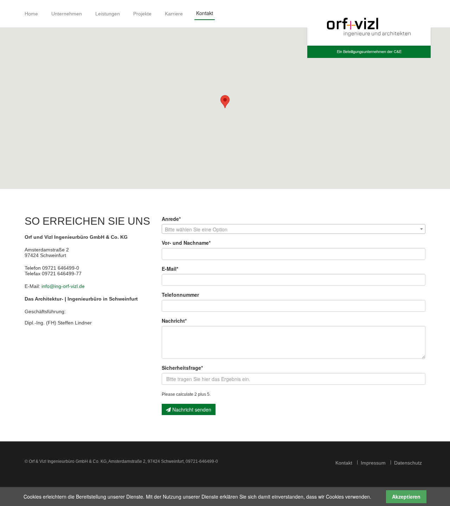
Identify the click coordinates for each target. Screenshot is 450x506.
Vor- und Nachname (186, 242)
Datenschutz (408, 463)
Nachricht (174, 320)
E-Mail (170, 268)
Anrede (171, 218)
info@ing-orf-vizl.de (63, 286)
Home (31, 14)
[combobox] (293, 229)
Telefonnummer (180, 294)
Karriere (174, 14)
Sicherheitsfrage (182, 367)
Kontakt (343, 463)
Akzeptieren (406, 496)
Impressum (373, 463)
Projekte (142, 14)
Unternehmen (66, 14)
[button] (225, 101)
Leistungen (107, 14)
